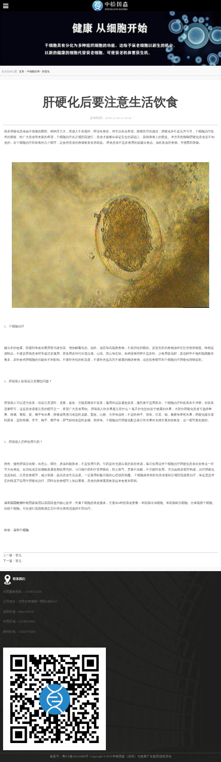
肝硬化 (46, 71)
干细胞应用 (33, 71)
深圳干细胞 (21, 530)
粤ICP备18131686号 (75, 756)
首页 (21, 71)
